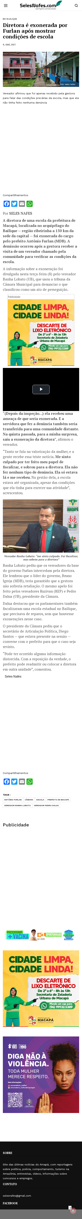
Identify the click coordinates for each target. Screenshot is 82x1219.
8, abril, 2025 (9, 44)
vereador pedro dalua (46, 805)
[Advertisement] (41, 149)
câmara (29, 800)
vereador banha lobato (17, 805)
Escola (40, 800)
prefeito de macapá (58, 800)
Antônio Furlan (13, 800)
